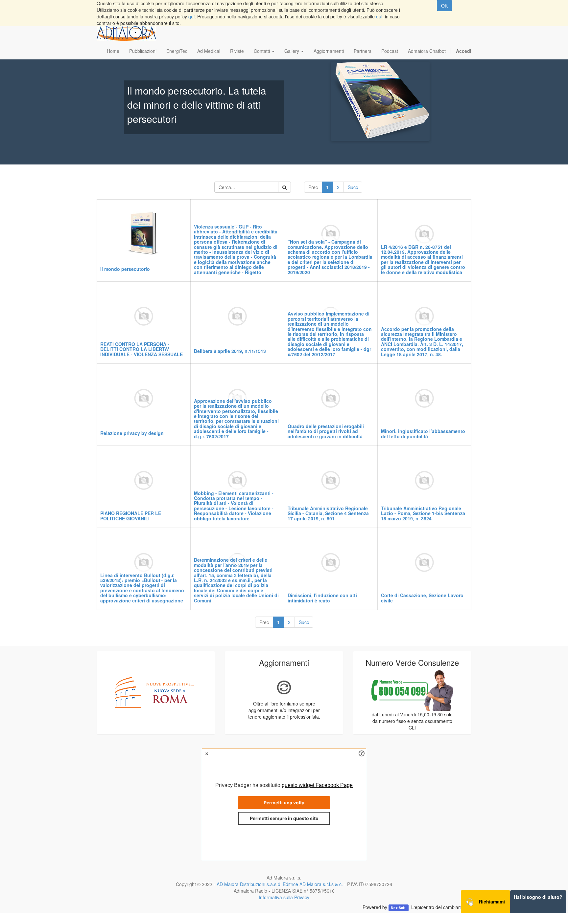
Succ (353, 187)
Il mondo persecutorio (125, 269)
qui (191, 16)
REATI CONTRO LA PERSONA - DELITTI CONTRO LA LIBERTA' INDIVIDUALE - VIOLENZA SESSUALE (141, 349)
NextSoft (399, 907)
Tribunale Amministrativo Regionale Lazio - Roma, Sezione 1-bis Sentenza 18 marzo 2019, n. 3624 (423, 513)
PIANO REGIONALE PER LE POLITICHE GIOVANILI (130, 515)
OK (444, 5)
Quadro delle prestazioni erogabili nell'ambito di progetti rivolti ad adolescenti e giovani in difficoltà (326, 431)
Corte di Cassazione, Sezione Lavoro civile (422, 597)
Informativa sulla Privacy (284, 897)
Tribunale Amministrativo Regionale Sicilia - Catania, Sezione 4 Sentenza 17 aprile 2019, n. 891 (328, 513)
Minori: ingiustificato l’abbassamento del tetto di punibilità (423, 433)
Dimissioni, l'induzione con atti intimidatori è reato (322, 597)
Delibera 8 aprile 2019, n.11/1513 (230, 351)
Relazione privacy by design (132, 433)
